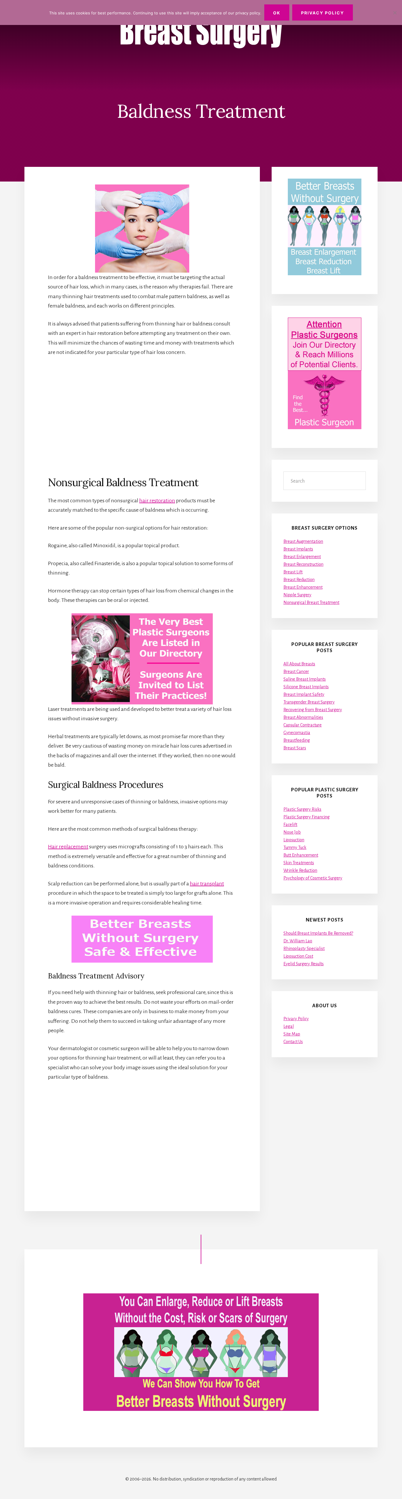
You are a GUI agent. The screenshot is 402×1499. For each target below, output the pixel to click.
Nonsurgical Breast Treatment (311, 602)
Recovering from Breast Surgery (312, 709)
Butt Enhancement (300, 855)
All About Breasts (299, 664)
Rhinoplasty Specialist (304, 948)
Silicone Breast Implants (306, 686)
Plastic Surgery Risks (302, 809)
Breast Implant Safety (303, 694)
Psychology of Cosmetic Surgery (312, 878)
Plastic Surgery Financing (306, 817)
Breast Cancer (296, 671)
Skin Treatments (298, 862)
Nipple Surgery (297, 594)
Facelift (290, 824)
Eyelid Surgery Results (303, 963)
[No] (395, 13)
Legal (288, 1026)
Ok (276, 12)
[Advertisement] (142, 416)
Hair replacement (68, 847)
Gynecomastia (296, 732)
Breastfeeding (296, 740)
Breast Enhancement (303, 587)
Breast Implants (298, 549)
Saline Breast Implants (304, 679)
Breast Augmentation (303, 541)
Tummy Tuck (294, 847)
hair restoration (157, 500)
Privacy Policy (296, 1018)
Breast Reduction (299, 579)
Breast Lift (293, 572)
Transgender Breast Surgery (309, 702)
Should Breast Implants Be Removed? (318, 933)
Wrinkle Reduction (300, 870)
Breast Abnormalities (303, 717)
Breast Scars (294, 748)
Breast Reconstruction (303, 564)
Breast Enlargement (302, 556)
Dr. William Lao (297, 941)
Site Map (291, 1034)
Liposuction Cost (298, 956)
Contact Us (293, 1041)
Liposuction (293, 839)
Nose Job (292, 832)
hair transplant (207, 884)
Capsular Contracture (302, 725)
